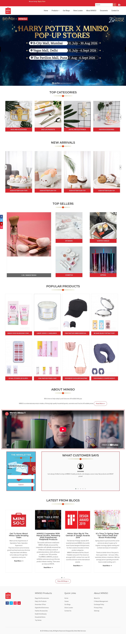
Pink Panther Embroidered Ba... (76, 333)
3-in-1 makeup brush (29, 275)
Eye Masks (69, 241)
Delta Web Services (80, 631)
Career (66, 601)
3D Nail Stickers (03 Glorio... (19, 378)
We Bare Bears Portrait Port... (105, 333)
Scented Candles (103, 241)
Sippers (103, 275)
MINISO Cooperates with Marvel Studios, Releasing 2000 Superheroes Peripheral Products (48, 536)
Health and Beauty (41, 614)
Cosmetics (69, 275)
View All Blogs (62, 581)
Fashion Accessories (106, 129)
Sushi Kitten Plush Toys (18, 190)
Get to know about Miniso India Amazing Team (18, 535)
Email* (10, 474)
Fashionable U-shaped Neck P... (105, 378)
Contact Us (115, 11)
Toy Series (38, 620)
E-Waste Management (101, 601)
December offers (40, 604)
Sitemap (96, 611)
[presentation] (5, 117)
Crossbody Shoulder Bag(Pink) (76, 378)
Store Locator (78, 11)
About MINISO (91, 11)
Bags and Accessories (19, 129)
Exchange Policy (99, 604)
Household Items (40, 617)
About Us (97, 598)
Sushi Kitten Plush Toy (48, 190)
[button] (76, 489)
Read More (100, 403)
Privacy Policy (98, 607)
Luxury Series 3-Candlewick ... (47, 333)
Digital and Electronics (77, 129)
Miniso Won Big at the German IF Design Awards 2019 (78, 535)
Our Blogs (66, 11)
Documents (104, 11)
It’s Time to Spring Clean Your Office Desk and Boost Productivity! (107, 535)
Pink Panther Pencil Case (47, 378)
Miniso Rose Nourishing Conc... (18, 333)
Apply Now (20, 1)
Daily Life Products (48, 129)
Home (46, 11)
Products (55, 11)
